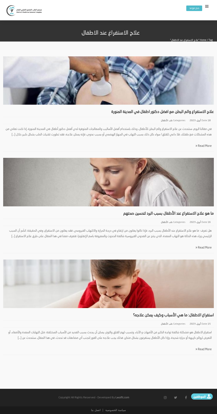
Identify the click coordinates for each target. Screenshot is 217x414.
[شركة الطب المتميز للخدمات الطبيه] (24, 11)
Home (203, 40)
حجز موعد (194, 8)
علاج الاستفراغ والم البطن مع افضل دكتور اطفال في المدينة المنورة (162, 112)
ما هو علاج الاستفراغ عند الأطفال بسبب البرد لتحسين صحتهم (168, 213)
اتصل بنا (96, 410)
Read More (204, 145)
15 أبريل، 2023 (200, 324)
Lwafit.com (122, 397)
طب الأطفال (166, 120)
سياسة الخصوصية (115, 410)
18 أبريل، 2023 (200, 120)
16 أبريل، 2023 (200, 222)
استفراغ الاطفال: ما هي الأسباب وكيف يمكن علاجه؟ (173, 315)
